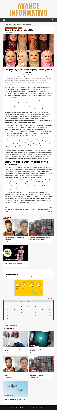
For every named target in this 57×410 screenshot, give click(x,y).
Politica (19, 27)
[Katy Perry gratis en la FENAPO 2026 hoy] (15, 253)
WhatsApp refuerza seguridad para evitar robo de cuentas (40, 349)
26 (21, 315)
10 (7, 309)
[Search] (53, 20)
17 (7, 312)
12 (21, 309)
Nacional (6, 345)
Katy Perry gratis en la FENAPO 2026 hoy (15, 263)
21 (35, 312)
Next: (42, 209)
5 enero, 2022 (8, 32)
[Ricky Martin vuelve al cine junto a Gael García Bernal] (15, 227)
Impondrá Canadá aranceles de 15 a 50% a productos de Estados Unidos (40, 238)
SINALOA (11, 345)
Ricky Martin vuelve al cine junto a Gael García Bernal (14, 238)
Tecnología (33, 345)
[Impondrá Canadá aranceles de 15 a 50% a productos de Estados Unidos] (41, 227)
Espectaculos (7, 27)
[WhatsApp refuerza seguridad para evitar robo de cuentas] (41, 339)
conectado (17, 276)
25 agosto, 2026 (8, 241)
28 (35, 315)
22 (42, 312)
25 (14, 315)
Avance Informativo (28, 9)
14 (35, 309)
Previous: (16, 209)
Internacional (14, 27)
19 (21, 312)
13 (28, 309)
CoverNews (35, 407)
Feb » (30, 321)
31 (7, 318)
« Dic (27, 321)
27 (28, 315)
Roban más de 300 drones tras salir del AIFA (15, 399)
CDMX (6, 395)
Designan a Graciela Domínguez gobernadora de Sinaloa (15, 349)
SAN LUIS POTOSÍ (15, 259)
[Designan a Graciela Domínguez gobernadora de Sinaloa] (15, 339)
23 (50, 312)
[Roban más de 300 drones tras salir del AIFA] (15, 389)
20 (28, 312)
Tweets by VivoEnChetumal (10, 325)
